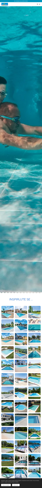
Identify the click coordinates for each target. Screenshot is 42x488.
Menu (39, 4)
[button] (37, 4)
